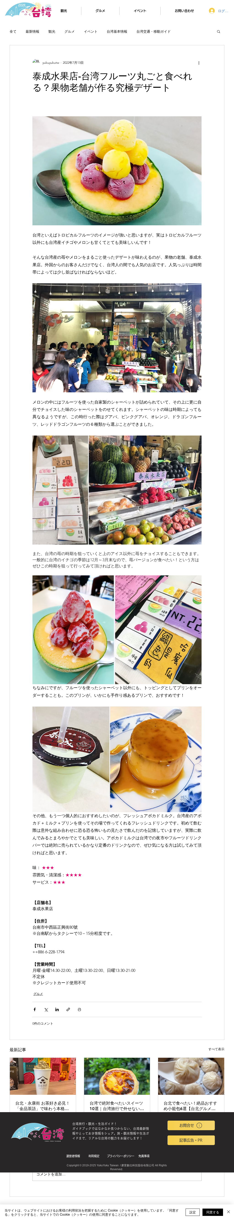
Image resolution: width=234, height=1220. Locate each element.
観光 (51, 31)
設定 (192, 1212)
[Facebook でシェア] (34, 1009)
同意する (212, 1212)
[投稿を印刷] (79, 1009)
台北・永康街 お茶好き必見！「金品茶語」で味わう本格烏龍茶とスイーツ (42, 1105)
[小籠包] (191, 1076)
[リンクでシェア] (68, 1009)
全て (13, 31)
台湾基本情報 (117, 31)
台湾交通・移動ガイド (153, 31)
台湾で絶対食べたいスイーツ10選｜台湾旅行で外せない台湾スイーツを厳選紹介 (117, 1105)
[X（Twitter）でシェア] (46, 1009)
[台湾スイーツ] (117, 1076)
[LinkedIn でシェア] (57, 1009)
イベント (91, 31)
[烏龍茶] (43, 1076)
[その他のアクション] (199, 62)
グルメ (69, 31)
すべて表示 (216, 1049)
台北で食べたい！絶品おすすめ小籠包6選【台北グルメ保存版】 (190, 1105)
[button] (218, 31)
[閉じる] (228, 1212)
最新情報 (32, 31)
